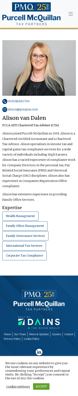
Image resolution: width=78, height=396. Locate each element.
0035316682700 (18, 101)
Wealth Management (20, 216)
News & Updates (39, 334)
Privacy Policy (12, 338)
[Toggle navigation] (71, 14)
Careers (56, 334)
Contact (68, 334)
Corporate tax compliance (24, 255)
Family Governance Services (25, 236)
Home (7, 334)
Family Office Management (25, 226)
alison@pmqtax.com (22, 109)
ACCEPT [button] (41, 386)
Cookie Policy (31, 338)
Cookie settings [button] (18, 386)
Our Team (20, 334)
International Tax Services (24, 246)
